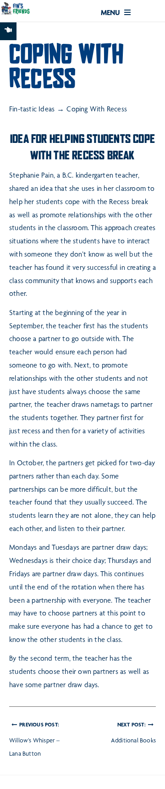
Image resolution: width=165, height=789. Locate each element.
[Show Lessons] (8, 31)
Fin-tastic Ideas (32, 110)
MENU (111, 13)
